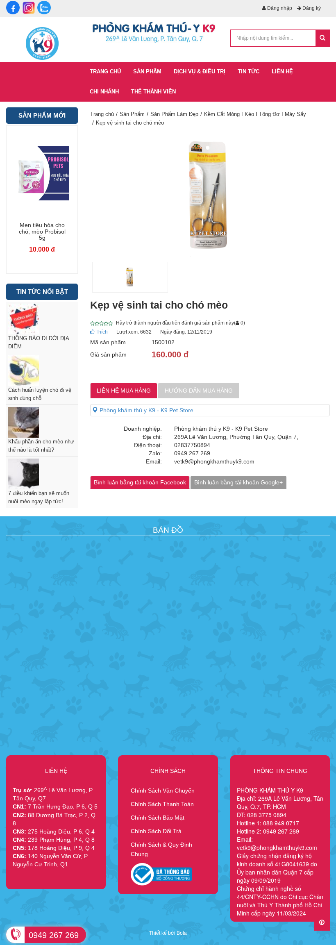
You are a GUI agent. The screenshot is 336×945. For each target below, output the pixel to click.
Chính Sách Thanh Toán (162, 804)
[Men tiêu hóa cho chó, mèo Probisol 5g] (42, 173)
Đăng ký (311, 8)
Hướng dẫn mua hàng (199, 390)
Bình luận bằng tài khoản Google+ (238, 482)
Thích (101, 332)
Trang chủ (102, 114)
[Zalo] (44, 7)
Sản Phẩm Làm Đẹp (174, 114)
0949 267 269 (54, 935)
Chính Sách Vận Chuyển (163, 790)
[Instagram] (28, 7)
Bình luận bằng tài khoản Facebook (140, 482)
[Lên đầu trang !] (322, 922)
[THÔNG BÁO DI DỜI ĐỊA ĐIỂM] (42, 319)
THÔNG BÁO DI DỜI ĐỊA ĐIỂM (38, 342)
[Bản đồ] (166, 569)
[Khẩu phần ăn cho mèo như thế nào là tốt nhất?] (42, 422)
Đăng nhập (279, 8)
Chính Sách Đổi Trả (156, 831)
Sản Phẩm (132, 114)
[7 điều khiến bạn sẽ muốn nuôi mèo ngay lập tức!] (42, 474)
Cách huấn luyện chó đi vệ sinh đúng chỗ (39, 394)
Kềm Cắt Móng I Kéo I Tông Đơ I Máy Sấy (255, 114)
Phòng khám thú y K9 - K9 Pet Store (145, 410)
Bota (182, 933)
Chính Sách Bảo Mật (157, 817)
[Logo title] (42, 43)
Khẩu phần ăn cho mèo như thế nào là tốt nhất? (41, 445)
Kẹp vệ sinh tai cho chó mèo (130, 123)
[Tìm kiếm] (322, 38)
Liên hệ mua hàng (124, 390)
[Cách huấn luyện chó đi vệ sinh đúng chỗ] (42, 370)
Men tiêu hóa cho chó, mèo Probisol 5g (42, 231)
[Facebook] (13, 7)
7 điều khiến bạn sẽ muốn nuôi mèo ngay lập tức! (38, 497)
